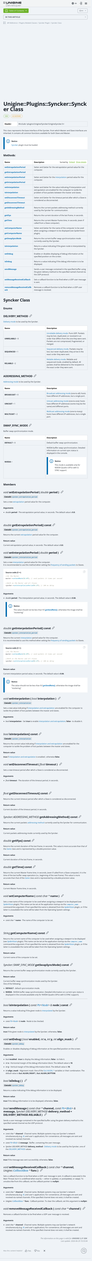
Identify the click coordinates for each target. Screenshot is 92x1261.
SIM (6, 116)
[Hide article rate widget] (44, 1251)
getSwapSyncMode (13, 238)
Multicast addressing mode (58, 411)
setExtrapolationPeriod (15, 167)
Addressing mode (10, 382)
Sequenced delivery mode (58, 349)
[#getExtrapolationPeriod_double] (53, 525)
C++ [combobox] (81, 11)
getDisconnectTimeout (15, 202)
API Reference (12, 23)
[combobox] (74, 3)
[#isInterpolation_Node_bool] (70, 1005)
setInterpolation (12, 187)
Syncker (14, 145)
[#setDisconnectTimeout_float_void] (60, 764)
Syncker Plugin (44, 23)
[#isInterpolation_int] (40, 734)
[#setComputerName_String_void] (62, 896)
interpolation (61, 177)
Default (72, 162)
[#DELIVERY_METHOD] (30, 316)
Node (45, 1005)
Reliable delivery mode (56, 359)
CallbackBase (20, 1170)
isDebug (8, 261)
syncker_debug (18, 1044)
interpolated (47, 1010)
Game (9, 849)
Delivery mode (9, 321)
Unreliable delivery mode (57, 333)
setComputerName (13, 228)
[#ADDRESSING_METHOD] (35, 376)
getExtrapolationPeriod (15, 172)
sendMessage (10, 269)
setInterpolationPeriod (15, 177)
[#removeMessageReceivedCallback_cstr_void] (84, 1208)
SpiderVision (8, 904)
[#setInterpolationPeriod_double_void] (61, 552)
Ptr (39, 1005)
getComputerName (13, 233)
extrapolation (18, 502)
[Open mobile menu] (86, 3)
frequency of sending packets (63, 565)
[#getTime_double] (34, 867)
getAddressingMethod (14, 207)
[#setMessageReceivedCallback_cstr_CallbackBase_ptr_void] (41, 1170)
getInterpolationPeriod (15, 182)
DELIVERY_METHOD (17, 1149)
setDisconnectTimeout (15, 197)
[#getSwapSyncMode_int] (71, 965)
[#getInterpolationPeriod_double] (53, 628)
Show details (81, 162)
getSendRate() (51, 610)
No (38, 1250)
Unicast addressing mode (57, 401)
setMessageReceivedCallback (17, 279)
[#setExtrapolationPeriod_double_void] (62, 492)
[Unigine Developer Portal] (12, 4)
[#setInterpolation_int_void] (59, 698)
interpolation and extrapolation (41, 708)
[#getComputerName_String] (47, 933)
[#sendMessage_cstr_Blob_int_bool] (45, 1114)
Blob (69, 1108)
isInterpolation (11, 192)
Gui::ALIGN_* (49, 1070)
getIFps (8, 215)
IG (24, 1136)
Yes (29, 1250)
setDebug (9, 254)
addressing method (36, 822)
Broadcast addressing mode (59, 393)
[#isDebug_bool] (25, 1080)
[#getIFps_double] (33, 840)
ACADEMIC (16, 116)
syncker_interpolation (21, 703)
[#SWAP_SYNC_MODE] (30, 425)
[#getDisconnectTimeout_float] (50, 793)
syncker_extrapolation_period (24, 497)
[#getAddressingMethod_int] (80, 817)
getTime (8, 220)
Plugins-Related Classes (28, 23)
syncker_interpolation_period (24, 557)
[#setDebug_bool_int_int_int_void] (76, 1039)
